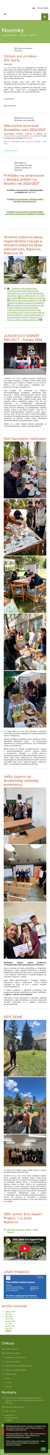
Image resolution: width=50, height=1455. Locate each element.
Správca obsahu (11, 1349)
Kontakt (8, 1382)
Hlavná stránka (9, 35)
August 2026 (10, 1311)
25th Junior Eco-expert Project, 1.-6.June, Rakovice (23, 1230)
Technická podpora (13, 1353)
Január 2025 (10, 1326)
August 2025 (10, 1321)
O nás (7, 1378)
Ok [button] (43, 1449)
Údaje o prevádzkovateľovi (15, 1370)
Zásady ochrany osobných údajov (18, 1365)
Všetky (8, 1331)
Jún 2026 (8, 1314)
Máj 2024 (8, 1328)
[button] (34, 8)
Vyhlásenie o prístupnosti (15, 1357)
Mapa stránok (10, 1374)
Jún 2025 (8, 1323)
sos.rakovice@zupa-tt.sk (15, 1407)
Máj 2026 (8, 1316)
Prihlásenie (43, 8)
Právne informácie (12, 1361)
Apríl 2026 (9, 1319)
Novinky (32, 35)
